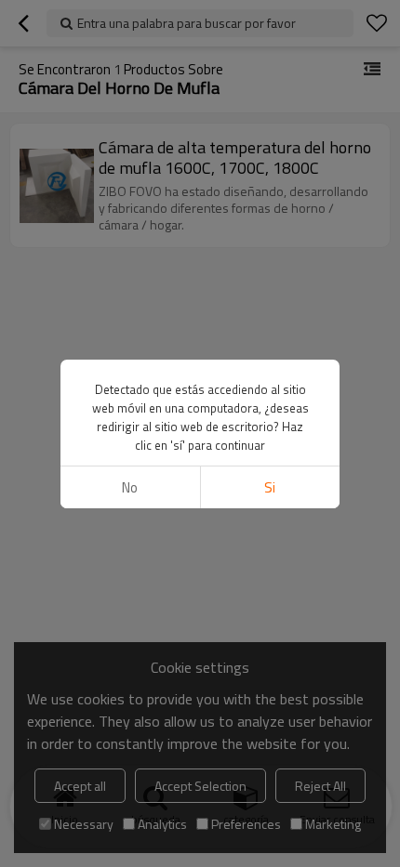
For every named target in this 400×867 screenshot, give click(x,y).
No (130, 487)
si (269, 487)
